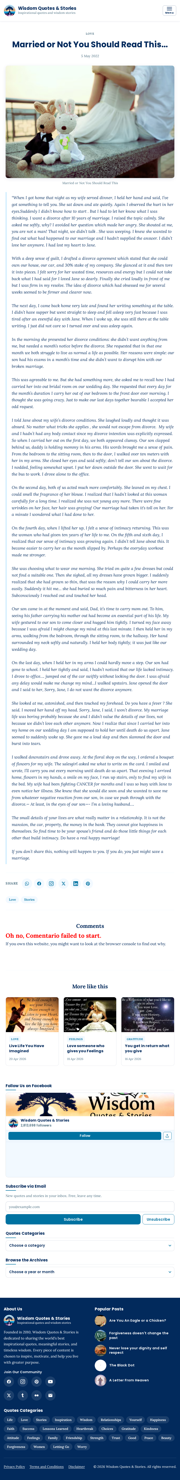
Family (53, 1438)
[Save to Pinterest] (88, 883)
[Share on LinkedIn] (76, 883)
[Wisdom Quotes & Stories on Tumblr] (23, 1395)
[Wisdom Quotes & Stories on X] (9, 1395)
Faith (10, 1429)
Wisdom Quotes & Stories (45, 1120)
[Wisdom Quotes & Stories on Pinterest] (36, 1381)
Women (39, 1447)
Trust (116, 1438)
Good (132, 1438)
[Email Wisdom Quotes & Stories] (50, 1395)
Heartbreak (84, 1429)
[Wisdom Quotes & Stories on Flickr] (36, 1395)
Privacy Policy (14, 1467)
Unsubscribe (158, 1219)
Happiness (158, 1420)
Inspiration (63, 1420)
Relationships (111, 1420)
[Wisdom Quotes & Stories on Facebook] (9, 1381)
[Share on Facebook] (39, 883)
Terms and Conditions (47, 1467)
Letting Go (61, 1447)
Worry (82, 1447)
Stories (29, 899)
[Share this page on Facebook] (167, 1136)
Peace (148, 1438)
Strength (96, 1438)
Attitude (13, 1438)
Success (28, 1429)
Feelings (33, 1438)
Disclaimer (76, 1467)
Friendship (74, 1438)
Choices (107, 1429)
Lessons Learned (55, 1429)
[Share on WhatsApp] (27, 883)
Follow (85, 1136)
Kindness (151, 1429)
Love (90, 33)
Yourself (135, 1420)
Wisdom (86, 1420)
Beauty (166, 1438)
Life (10, 1420)
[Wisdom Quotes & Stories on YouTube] (50, 1381)
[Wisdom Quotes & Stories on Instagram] (51, 883)
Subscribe (73, 1219)
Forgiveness (16, 1447)
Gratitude (129, 1429)
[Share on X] (63, 883)
